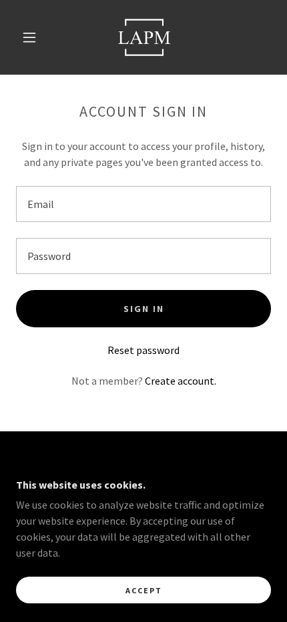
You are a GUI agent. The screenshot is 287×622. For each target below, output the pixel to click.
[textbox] (143, 204)
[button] (29, 37)
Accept (143, 590)
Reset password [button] (143, 350)
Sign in (143, 309)
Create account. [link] (180, 380)
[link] (144, 37)
